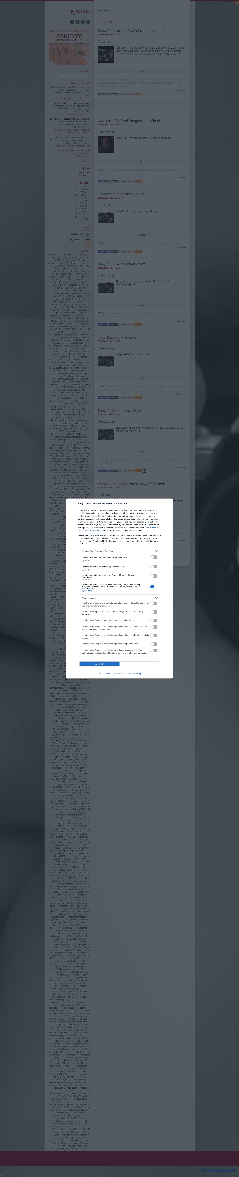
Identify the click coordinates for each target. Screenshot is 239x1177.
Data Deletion (104, 673)
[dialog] (119, 588)
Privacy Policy (135, 673)
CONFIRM (99, 664)
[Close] (167, 503)
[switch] (153, 557)
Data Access (119, 673)
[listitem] (119, 551)
